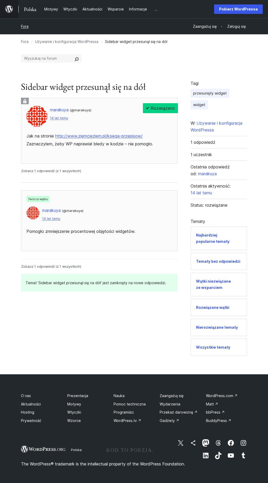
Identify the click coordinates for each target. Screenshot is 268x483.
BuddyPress (218, 420)
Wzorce (74, 420)
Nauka (119, 395)
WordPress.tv (127, 420)
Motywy (74, 404)
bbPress (215, 412)
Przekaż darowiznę (179, 412)
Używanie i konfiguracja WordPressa (66, 41)
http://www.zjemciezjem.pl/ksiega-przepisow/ (99, 136)
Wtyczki (74, 412)
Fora (25, 26)
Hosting (27, 412)
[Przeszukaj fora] (77, 58)
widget (199, 104)
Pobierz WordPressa (238, 9)
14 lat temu (59, 118)
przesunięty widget (210, 93)
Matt (212, 404)
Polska (76, 450)
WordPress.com (222, 395)
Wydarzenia (170, 404)
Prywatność (31, 420)
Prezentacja (77, 395)
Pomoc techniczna (130, 404)
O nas (26, 395)
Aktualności (31, 404)
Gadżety (169, 420)
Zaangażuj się (171, 395)
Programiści (124, 412)
